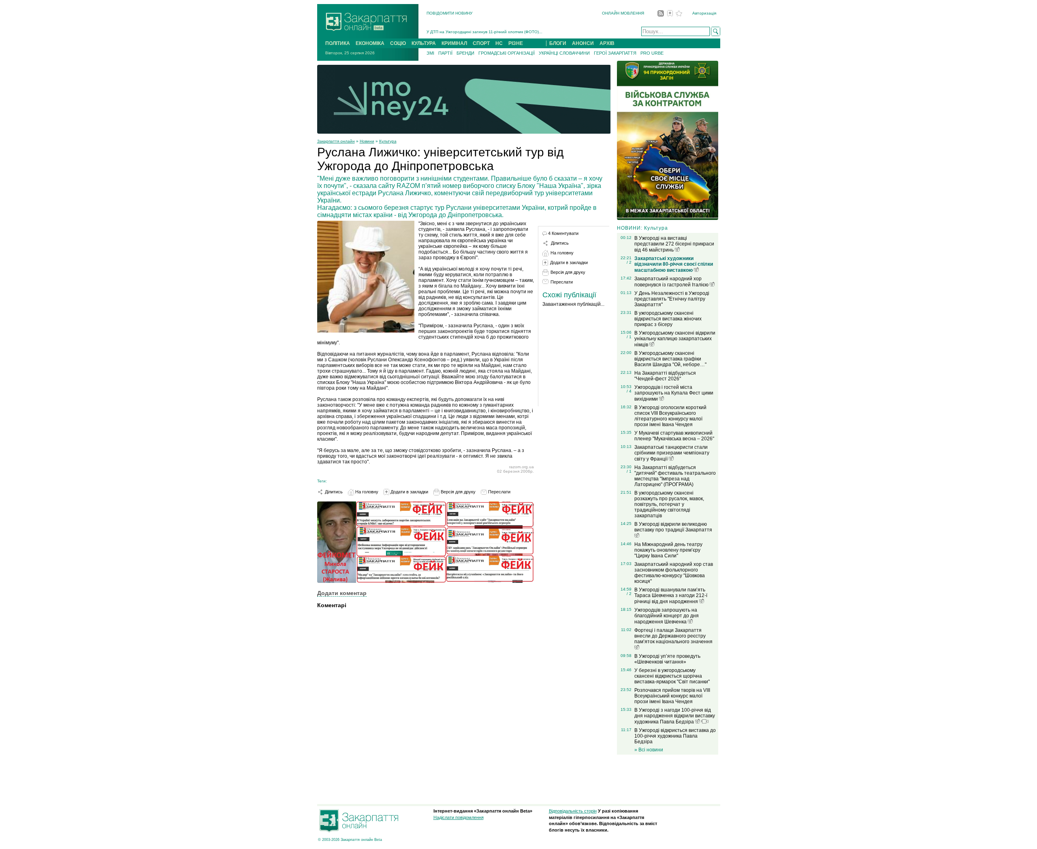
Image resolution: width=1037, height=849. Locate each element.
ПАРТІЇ (445, 53)
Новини (367, 141)
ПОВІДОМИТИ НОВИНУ (449, 13)
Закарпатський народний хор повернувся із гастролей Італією (672, 282)
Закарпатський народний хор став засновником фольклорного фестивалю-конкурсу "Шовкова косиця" (673, 572)
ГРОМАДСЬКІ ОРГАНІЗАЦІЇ (506, 53)
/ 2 (629, 262)
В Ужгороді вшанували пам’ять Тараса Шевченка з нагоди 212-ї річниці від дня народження (670, 595)
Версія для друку (458, 491)
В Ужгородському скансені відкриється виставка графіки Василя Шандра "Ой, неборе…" (670, 358)
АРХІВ (607, 43)
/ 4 (629, 391)
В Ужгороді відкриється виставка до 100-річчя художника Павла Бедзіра (675, 735)
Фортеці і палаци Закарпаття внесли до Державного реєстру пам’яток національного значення (673, 635)
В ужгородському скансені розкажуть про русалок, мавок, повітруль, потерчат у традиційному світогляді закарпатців (669, 504)
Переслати (498, 491)
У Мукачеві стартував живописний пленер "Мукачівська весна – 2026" (674, 436)
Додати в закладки (408, 491)
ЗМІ (430, 53)
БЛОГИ (557, 43)
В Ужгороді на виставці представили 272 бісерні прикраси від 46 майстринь (674, 244)
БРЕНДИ (465, 53)
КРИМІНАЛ (454, 43)
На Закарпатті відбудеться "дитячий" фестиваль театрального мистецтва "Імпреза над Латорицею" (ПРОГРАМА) (675, 476)
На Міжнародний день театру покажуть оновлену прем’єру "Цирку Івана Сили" (668, 550)
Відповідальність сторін (573, 810)
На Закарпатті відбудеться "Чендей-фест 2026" (665, 376)
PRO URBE (652, 53)
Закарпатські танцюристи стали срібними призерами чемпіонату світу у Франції (671, 453)
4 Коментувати (563, 233)
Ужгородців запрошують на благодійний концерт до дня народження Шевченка (666, 616)
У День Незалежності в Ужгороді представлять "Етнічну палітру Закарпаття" (671, 298)
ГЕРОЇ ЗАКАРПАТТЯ (615, 53)
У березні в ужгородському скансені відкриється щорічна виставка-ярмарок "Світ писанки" (672, 676)
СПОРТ (481, 43)
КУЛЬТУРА (424, 43)
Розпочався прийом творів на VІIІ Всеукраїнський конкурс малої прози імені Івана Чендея (672, 695)
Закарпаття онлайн (336, 141)
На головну (366, 491)
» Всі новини (648, 750)
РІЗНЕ (515, 43)
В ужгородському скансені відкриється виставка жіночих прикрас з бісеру (668, 318)
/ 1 (629, 337)
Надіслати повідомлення (458, 817)
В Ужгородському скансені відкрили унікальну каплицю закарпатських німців (674, 339)
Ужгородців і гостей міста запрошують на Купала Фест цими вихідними (673, 393)
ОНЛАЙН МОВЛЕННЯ (623, 13)
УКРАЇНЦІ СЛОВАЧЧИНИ (564, 53)
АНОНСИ (583, 43)
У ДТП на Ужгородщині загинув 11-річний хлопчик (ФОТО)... (484, 32)
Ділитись (333, 491)
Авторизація (704, 13)
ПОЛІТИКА (337, 43)
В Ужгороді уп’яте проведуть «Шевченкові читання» (667, 659)
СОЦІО (398, 43)
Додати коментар (342, 593)
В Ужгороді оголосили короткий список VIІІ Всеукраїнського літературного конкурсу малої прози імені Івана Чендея (670, 416)
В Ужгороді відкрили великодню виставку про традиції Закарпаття (673, 527)
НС (499, 43)
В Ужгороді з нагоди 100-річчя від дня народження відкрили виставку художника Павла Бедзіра (674, 716)
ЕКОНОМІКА (370, 43)
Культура (388, 141)
